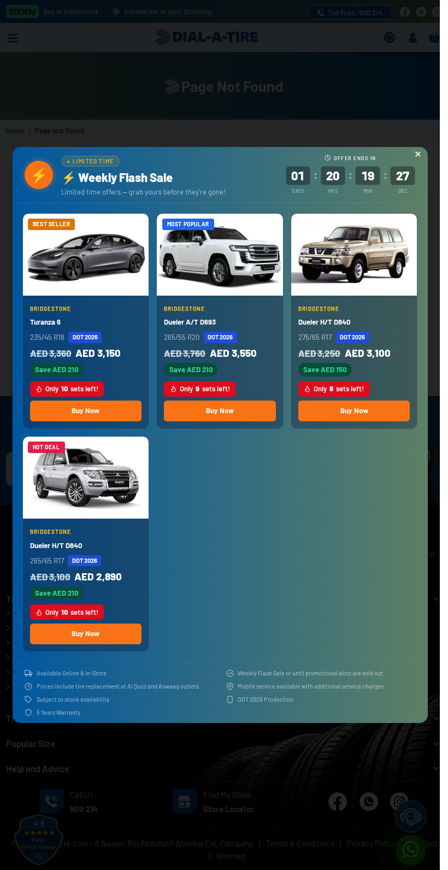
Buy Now (85, 410)
